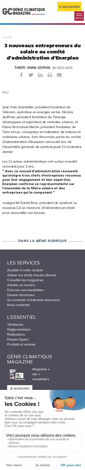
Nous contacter (18, 305)
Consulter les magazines (25, 280)
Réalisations (16, 334)
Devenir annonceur (20, 295)
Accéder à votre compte (25, 270)
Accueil (7, 37)
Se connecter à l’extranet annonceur (33, 300)
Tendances (15, 324)
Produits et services (21, 344)
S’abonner (69, 7)
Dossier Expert (17, 339)
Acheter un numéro (21, 285)
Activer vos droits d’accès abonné (31, 275)
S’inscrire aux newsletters (25, 290)
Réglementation (18, 329)
